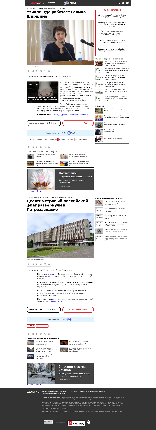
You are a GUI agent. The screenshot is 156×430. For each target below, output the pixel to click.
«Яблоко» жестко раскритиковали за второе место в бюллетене (116, 137)
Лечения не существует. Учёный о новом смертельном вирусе (116, 230)
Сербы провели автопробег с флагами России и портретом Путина (116, 116)
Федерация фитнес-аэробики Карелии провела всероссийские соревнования (47, 163)
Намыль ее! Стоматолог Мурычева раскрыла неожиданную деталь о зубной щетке (116, 238)
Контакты (74, 391)
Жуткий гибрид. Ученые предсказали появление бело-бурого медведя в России (117, 70)
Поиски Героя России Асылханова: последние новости (115, 130)
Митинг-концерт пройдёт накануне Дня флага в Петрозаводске (44, 342)
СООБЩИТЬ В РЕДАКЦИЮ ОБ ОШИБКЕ (53, 393)
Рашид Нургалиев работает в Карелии (70, 115)
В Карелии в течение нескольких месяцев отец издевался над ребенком (80, 163)
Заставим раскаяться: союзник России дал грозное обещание (114, 123)
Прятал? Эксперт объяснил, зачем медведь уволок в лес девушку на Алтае (116, 98)
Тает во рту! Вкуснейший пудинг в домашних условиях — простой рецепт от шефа (116, 63)
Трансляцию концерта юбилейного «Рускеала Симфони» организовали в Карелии (47, 349)
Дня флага (51, 274)
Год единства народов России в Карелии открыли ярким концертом (46, 356)
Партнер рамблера (60, 422)
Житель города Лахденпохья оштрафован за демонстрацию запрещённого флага (79, 342)
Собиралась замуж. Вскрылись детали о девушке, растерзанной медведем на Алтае (115, 77)
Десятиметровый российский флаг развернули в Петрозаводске (112, 16)
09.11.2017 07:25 (31, 8)
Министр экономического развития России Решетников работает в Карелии (112, 24)
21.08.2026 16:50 (32, 197)
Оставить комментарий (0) (78, 123)
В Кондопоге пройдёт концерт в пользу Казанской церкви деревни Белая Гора (80, 349)
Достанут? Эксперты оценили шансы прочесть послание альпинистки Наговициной (117, 84)
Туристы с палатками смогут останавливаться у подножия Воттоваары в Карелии (112, 33)
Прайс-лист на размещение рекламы (92, 391)
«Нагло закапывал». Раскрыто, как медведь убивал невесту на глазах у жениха (116, 216)
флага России (56, 301)
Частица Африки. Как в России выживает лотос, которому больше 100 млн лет (116, 209)
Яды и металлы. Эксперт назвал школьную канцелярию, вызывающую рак (115, 202)
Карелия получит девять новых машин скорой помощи (112, 41)
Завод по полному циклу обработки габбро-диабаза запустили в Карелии (112, 50)
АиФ (42, 259)
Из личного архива (33, 66)
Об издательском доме (50, 391)
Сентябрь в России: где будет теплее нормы (116, 109)
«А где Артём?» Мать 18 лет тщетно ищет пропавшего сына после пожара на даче (116, 223)
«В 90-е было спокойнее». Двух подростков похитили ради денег (116, 90)
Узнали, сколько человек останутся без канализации (78, 155)
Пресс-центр (64, 391)
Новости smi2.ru (34, 191)
